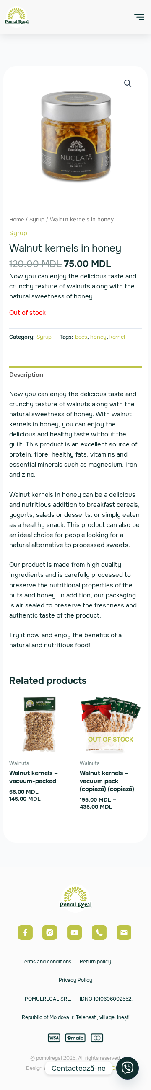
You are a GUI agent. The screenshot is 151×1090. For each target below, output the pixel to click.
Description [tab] (26, 375)
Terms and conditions (46, 961)
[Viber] (127, 1068)
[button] (139, 16)
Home (16, 219)
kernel (117, 336)
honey (98, 336)
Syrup (36, 219)
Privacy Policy (75, 980)
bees (81, 336)
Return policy (95, 961)
